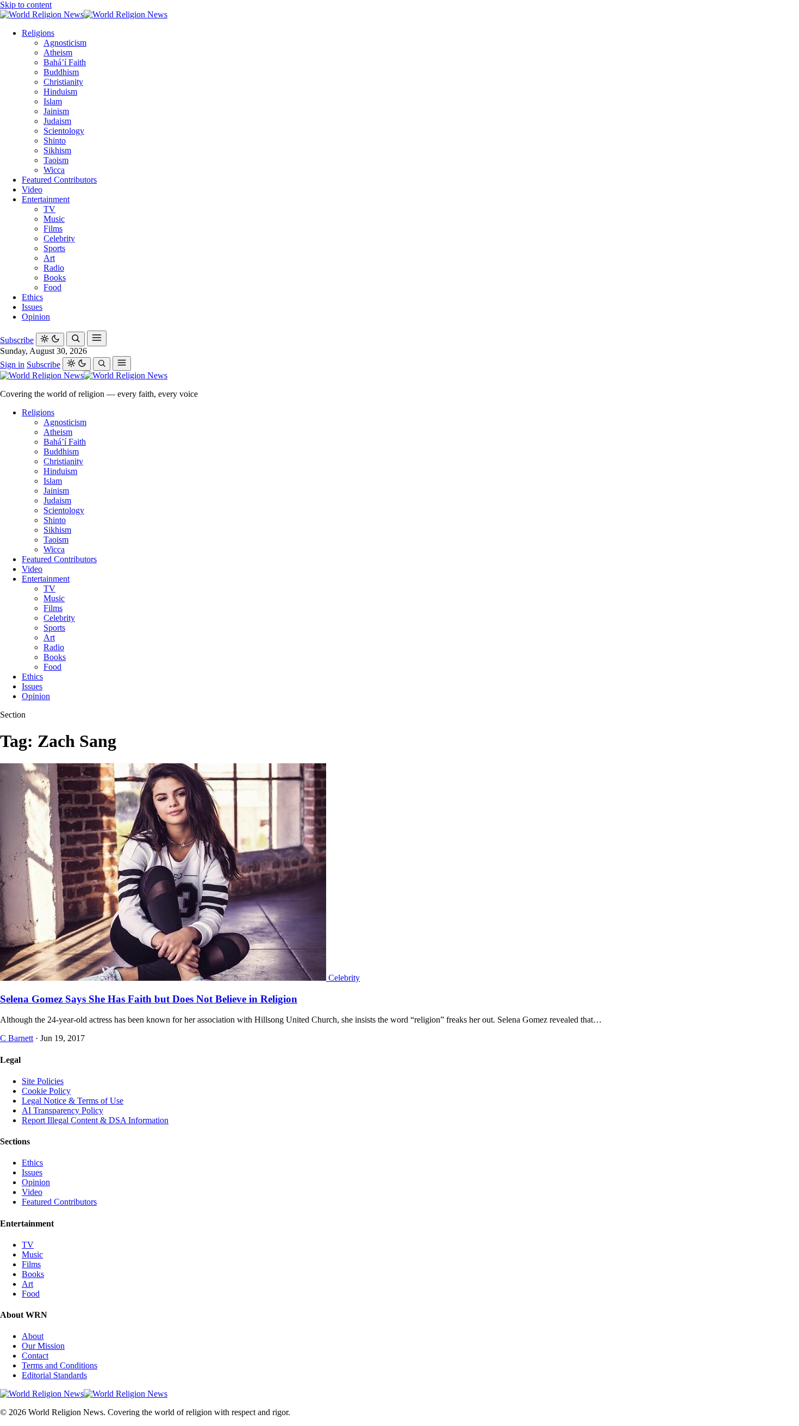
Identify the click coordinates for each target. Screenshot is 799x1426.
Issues (32, 307)
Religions (38, 33)
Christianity (63, 81)
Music (54, 218)
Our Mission (43, 1345)
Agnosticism (64, 42)
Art (49, 258)
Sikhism (57, 150)
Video (32, 189)
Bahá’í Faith (64, 62)
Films (53, 228)
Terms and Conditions (59, 1365)
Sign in (12, 364)
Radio (53, 267)
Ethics (32, 297)
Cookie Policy (46, 1090)
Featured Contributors (59, 179)
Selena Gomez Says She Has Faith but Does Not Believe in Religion (148, 999)
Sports (54, 248)
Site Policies (43, 1081)
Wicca (54, 170)
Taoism (55, 160)
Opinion (36, 316)
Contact (35, 1355)
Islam (52, 101)
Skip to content (26, 4)
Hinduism (60, 91)
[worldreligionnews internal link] (83, 14)
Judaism (57, 121)
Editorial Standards (54, 1375)
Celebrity (59, 238)
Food (52, 287)
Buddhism (61, 72)
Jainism (56, 111)
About (32, 1336)
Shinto (54, 140)
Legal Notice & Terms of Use (72, 1100)
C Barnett (16, 1038)
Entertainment (46, 199)
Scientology (63, 130)
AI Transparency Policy (62, 1110)
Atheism (57, 52)
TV (49, 209)
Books (54, 277)
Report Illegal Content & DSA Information (95, 1120)
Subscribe (17, 340)
